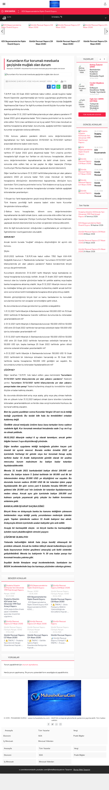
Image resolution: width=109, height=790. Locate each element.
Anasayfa (10, 68)
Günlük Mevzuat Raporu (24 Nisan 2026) (95, 42)
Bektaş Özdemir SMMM (96, 66)
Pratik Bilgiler (78, 736)
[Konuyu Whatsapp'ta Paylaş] (58, 87)
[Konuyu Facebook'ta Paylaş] (49, 87)
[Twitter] (52, 724)
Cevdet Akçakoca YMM (97, 84)
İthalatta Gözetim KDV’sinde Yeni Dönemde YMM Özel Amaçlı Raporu (12, 602)
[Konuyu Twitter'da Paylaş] (54, 87)
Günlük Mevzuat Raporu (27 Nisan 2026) (68, 42)
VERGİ (49, 81)
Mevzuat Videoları (45, 741)
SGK (40, 736)
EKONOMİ (17, 68)
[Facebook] (48, 724)
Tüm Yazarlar (44, 730)
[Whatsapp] (56, 724)
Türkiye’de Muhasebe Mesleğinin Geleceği (94, 107)
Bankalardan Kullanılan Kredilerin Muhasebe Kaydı (97, 73)
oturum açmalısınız (30, 664)
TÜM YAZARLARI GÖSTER (92, 114)
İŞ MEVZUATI (21, 81)
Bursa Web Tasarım (82, 770)
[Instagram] (60, 724)
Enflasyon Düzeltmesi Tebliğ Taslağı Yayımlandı (98, 90)
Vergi (75, 730)
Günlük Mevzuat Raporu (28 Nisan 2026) (41, 42)
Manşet (43, 81)
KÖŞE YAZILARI (33, 81)
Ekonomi (7, 736)
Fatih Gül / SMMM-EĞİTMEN (97, 100)
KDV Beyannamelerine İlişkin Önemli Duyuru (39, 11)
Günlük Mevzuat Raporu (61, 635)
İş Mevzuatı (8, 741)
